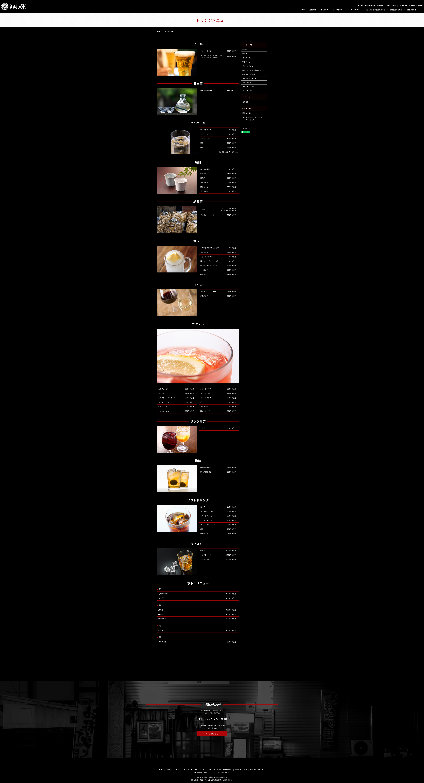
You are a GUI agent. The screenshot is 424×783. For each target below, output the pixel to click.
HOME (302, 10)
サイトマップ (247, 91)
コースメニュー (325, 10)
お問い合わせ (411, 10)
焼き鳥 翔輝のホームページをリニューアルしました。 (254, 118)
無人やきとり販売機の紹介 (375, 10)
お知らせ (245, 102)
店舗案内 (312, 10)
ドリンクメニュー (356, 10)
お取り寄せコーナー (249, 78)
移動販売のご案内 (396, 10)
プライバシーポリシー (250, 86)
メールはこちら (212, 733)
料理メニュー (340, 10)
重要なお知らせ (247, 113)
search (420, 9)
